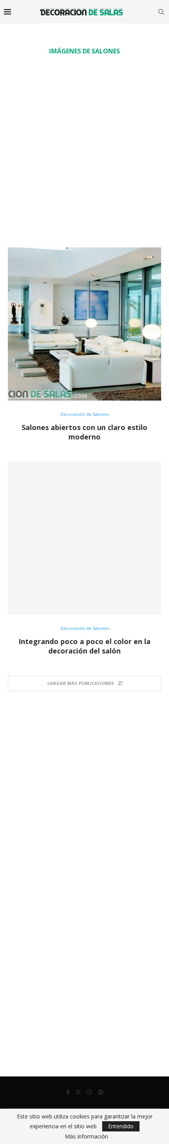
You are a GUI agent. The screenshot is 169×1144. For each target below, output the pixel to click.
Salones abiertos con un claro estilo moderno (84, 432)
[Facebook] (68, 1092)
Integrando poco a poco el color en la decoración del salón (84, 646)
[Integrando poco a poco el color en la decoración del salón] (84, 538)
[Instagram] (89, 1092)
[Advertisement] (84, 151)
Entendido (121, 1126)
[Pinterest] (100, 1092)
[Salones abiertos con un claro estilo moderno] (84, 324)
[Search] (161, 11)
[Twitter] (78, 1092)
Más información (86, 1136)
